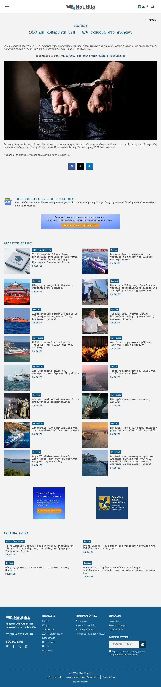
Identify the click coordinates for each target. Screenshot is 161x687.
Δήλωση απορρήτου (75, 677)
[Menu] (7, 6)
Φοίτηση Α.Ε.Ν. (85, 629)
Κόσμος (46, 625)
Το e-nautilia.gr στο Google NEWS (45, 199)
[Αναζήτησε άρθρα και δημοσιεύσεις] (152, 6)
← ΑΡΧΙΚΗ (151, 19)
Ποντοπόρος (48, 642)
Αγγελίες (114, 621)
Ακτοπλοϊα (48, 629)
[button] (71, 166)
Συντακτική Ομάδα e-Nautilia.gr (104, 55)
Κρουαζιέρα (48, 637)
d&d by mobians (81, 681)
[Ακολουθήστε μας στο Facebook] (13, 646)
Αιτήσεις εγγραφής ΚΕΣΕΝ (90, 633)
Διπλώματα (81, 621)
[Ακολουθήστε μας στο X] (19, 646)
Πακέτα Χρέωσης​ (118, 625)
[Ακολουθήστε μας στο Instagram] (7, 646)
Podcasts (47, 650)
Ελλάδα (46, 621)
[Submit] (142, 644)
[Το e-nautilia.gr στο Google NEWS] (8, 201)
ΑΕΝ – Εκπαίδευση (52, 633)
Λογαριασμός (116, 629)
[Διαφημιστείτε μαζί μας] (80, 221)
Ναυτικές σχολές (85, 625)
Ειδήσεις (80, 26)
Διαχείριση (92, 677)
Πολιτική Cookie (55, 677)
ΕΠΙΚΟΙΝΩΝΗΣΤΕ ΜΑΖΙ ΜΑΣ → (21, 634)
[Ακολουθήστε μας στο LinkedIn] (26, 646)
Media (45, 646)
